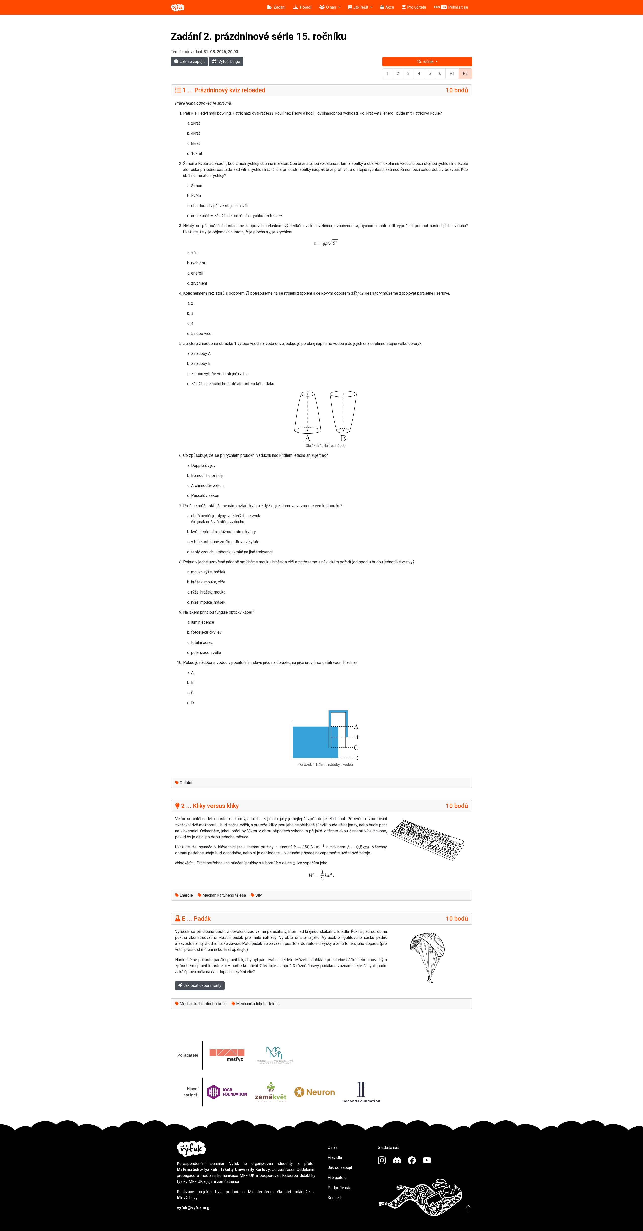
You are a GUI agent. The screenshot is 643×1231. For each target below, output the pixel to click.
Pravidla (335, 1157)
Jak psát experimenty (201, 985)
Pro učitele (337, 1177)
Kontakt (334, 1197)
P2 (465, 73)
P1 (452, 73)
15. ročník (426, 61)
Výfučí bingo (229, 61)
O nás (333, 1147)
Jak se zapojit (192, 61)
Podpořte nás (339, 1187)
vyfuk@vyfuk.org (193, 1207)
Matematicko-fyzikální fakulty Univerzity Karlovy (223, 1169)
